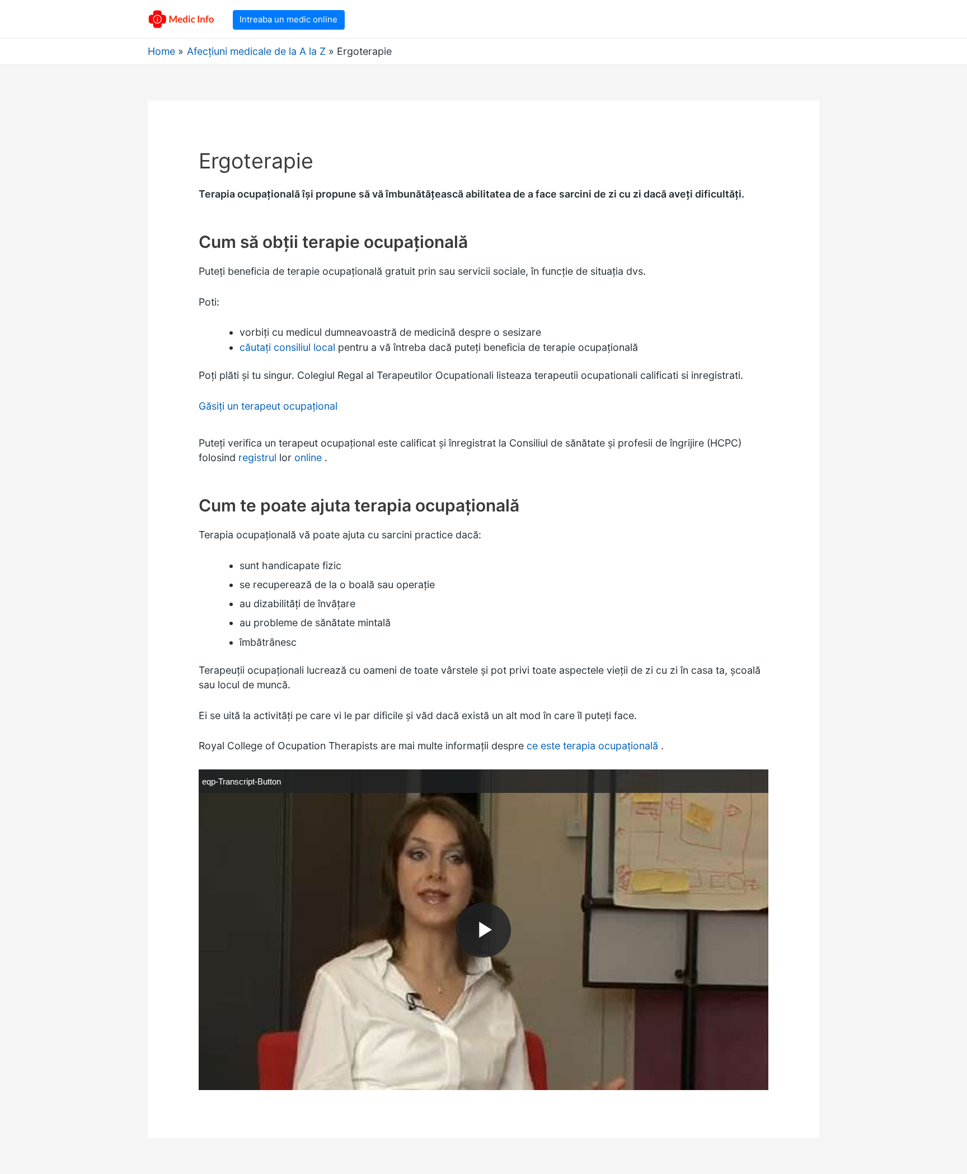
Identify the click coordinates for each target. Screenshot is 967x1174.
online (308, 457)
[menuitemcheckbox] (241, 781)
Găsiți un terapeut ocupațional (268, 406)
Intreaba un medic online (288, 19)
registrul (257, 457)
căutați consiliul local (287, 347)
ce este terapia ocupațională (592, 746)
